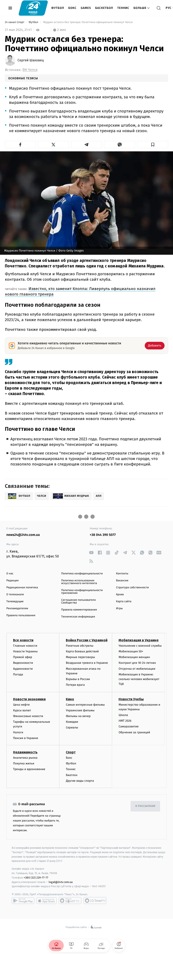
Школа (123, 715)
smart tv (70, 900)
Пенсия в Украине (25, 738)
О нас (9, 573)
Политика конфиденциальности (82, 573)
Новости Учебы (131, 699)
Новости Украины (25, 651)
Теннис (123, 8)
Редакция (12, 580)
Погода (18, 674)
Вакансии (122, 580)
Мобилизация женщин (134, 657)
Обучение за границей (134, 732)
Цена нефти (21, 704)
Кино (70, 699)
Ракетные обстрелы (79, 645)
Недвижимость (25, 752)
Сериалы (72, 727)
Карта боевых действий (82, 651)
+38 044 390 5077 (103, 535)
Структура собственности (132, 587)
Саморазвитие (129, 726)
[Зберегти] (152, 144)
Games (86, 8)
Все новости (23, 640)
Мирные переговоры (80, 657)
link (91, 552)
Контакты (122, 573)
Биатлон (71, 775)
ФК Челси (30, 70)
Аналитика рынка (25, 758)
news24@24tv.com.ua (23, 535)
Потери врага (75, 685)
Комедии (72, 722)
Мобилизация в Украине (139, 640)
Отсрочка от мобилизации (137, 669)
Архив (120, 594)
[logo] (33, 8)
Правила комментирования (79, 609)
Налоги (18, 732)
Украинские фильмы (80, 710)
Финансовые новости (28, 716)
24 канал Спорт (15, 22)
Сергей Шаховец (31, 60)
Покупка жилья (23, 763)
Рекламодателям (17, 608)
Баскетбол (104, 8)
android (23, 900)
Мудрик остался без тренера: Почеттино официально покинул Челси (87, 22)
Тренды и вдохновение (29, 769)
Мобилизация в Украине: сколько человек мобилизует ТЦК (139, 679)
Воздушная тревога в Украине (87, 663)
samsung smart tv (95, 900)
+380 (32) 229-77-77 (36, 877)
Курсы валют (22, 710)
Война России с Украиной (86, 640)
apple (46, 900)
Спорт (71, 752)
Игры (119, 608)
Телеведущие (15, 601)
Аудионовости (23, 669)
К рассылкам (145, 806)
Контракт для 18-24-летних (137, 663)
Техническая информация (78, 616)
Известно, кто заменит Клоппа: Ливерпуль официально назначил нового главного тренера (80, 291)
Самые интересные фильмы (85, 704)
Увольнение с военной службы (140, 645)
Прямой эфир (22, 657)
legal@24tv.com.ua (61, 882)
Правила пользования (20, 615)
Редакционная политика (22, 587)
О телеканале (15, 594)
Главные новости (25, 645)
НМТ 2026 (125, 721)
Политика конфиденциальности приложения (82, 591)
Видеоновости (23, 663)
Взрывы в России (78, 679)
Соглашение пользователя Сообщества (78, 601)
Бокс (72, 8)
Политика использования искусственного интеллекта (79, 582)
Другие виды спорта (80, 781)
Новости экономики (29, 699)
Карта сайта (123, 601)
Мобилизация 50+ (131, 651)
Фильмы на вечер (78, 716)
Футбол (57, 8)
